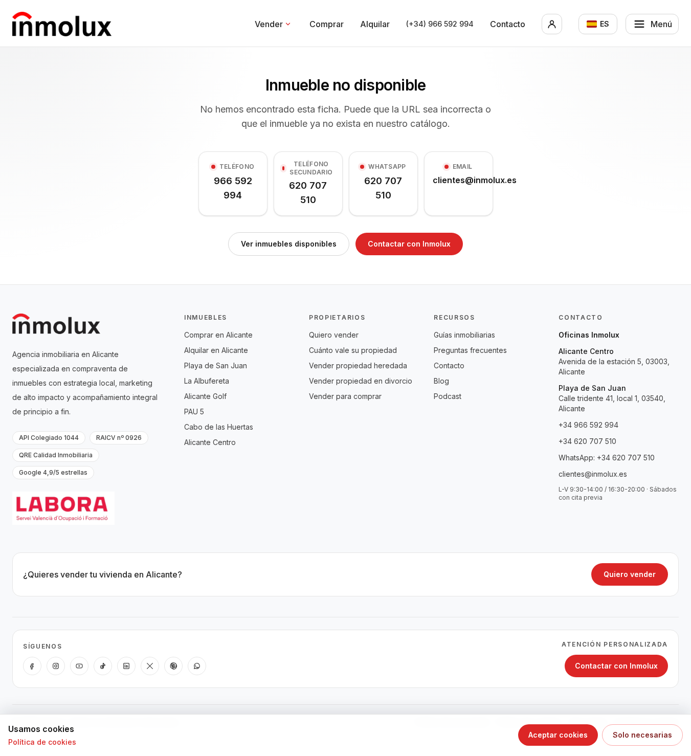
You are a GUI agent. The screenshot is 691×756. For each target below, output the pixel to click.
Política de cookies (42, 742)
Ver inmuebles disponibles (289, 243)
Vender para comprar (345, 396)
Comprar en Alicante (218, 334)
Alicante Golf (205, 396)
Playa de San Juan (215, 365)
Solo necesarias (642, 734)
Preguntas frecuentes (470, 350)
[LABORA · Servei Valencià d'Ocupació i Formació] (63, 508)
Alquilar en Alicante (216, 350)
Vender (269, 24)
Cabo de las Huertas (218, 427)
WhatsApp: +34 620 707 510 (607, 457)
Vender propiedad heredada (358, 365)
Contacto (507, 24)
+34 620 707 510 (587, 441)
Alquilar (375, 24)
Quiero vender (334, 334)
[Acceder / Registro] (552, 24)
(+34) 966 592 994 (440, 23)
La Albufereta (206, 380)
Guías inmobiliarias (464, 334)
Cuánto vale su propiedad (353, 350)
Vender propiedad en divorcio (360, 380)
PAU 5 (194, 411)
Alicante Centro (210, 442)
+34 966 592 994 (588, 424)
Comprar (326, 24)
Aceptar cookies (558, 734)
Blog (441, 380)
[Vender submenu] (288, 24)
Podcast (447, 396)
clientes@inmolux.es (593, 474)
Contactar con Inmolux (409, 243)
